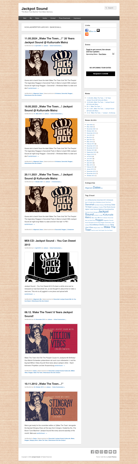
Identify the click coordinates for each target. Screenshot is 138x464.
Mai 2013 (89, 161)
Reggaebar (106, 220)
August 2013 (90, 154)
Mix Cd (71, 299)
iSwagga (96, 212)
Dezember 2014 (91, 133)
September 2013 (91, 152)
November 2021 (91, 129)
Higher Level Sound (91, 209)
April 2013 (90, 163)
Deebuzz (102, 205)
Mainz (72, 438)
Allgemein (36, 93)
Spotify (114, 452)
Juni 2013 (89, 158)
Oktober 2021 (91, 131)
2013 (86, 200)
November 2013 (91, 148)
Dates (37, 18)
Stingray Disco (34, 440)
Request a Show (100, 74)
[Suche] (106, 8)
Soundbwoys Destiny (97, 224)
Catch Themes (112, 457)
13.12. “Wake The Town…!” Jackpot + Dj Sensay (101, 113)
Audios (45, 18)
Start (24, 18)
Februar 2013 (90, 167)
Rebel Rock (92, 220)
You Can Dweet (108, 230)
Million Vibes (94, 217)
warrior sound (95, 230)
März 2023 (90, 127)
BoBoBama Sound (100, 202)
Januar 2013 (90, 169)
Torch (102, 227)
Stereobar (107, 225)
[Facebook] (92, 452)
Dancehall (64, 93)
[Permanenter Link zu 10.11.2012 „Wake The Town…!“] (51, 423)
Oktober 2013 (91, 150)
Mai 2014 (89, 137)
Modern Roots (107, 217)
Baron (94, 202)
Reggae (70, 93)
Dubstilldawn (95, 207)
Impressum (77, 18)
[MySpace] (97, 452)
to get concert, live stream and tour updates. (98, 51)
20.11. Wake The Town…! (94, 106)
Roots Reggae (101, 222)
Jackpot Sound (35, 8)
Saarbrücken (108, 222)
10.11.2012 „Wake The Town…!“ (44, 383)
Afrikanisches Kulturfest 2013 (97, 200)
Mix (41, 299)
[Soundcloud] (106, 452)
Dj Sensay (108, 205)
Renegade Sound (93, 222)
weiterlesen (33, 88)
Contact (53, 18)
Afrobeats (58, 93)
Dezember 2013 (91, 146)
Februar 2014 (90, 144)
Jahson (46, 46)
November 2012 (91, 173)
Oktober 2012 (91, 175)
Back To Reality (89, 202)
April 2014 (90, 139)
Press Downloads (64, 18)
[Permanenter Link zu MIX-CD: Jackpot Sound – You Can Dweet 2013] (51, 283)
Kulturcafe (67, 371)
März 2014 (90, 142)
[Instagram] (101, 452)
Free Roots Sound (109, 207)
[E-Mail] (110, 452)
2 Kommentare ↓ (57, 182)
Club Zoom (108, 202)
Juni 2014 (89, 135)
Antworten (70, 229)
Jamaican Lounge (98, 215)
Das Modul (97, 205)
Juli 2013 (89, 156)
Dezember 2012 (91, 171)
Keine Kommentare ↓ (56, 46)
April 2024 (90, 125)
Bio (31, 18)
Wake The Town (37, 372)
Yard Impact (101, 230)
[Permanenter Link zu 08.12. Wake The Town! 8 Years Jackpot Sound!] (51, 355)
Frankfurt (101, 207)
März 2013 (90, 165)
